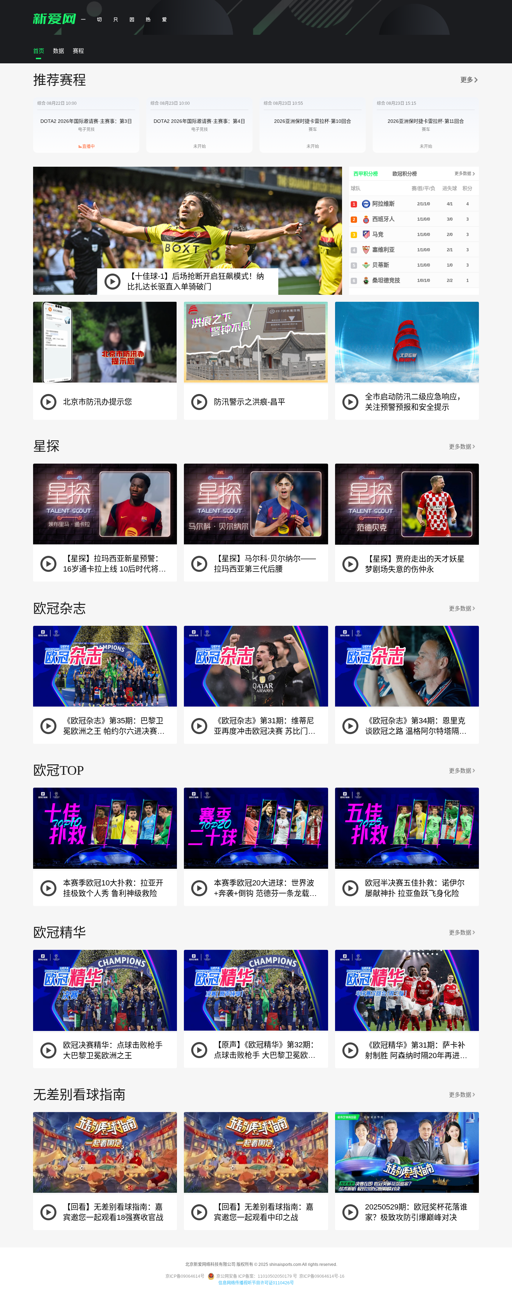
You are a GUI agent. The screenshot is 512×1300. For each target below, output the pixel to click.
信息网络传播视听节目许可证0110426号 (256, 1283)
